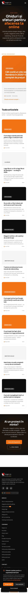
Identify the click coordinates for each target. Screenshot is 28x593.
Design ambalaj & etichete (8, 512)
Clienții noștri (5, 533)
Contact (4, 544)
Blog (3, 536)
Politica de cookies (6, 552)
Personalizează (14, 588)
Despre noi (4, 528)
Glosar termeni (5, 541)
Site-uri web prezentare (7, 501)
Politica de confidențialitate (8, 549)
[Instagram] (7, 488)
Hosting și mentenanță (7, 520)
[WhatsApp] (11, 488)
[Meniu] (25, 2)
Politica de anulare (6, 554)
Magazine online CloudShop (8, 504)
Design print (4, 514)
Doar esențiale (19, 584)
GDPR (3, 560)
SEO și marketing (6, 517)
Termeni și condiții (6, 546)
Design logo (4, 509)
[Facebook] (3, 488)
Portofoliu (4, 530)
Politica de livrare (6, 557)
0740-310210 (15, 447)
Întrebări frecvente (6, 538)
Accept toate (8, 584)
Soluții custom (6, 506)
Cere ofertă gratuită (14, 442)
